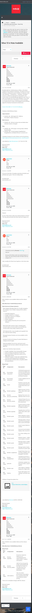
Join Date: (8, 83)
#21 (29, 539)
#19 (29, 247)
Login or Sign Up (26, 1)
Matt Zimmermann (13, 141)
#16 (29, 87)
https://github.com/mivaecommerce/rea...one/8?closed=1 (15, 138)
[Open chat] (28, 609)
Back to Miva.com (4, 1)
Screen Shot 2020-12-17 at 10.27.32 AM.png (12, 107)
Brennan (11, 500)
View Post (22, 250)
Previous (16, 58)
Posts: (7, 84)
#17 (29, 171)
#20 (29, 296)
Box (13, 483)
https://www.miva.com (7, 150)
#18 (29, 210)
